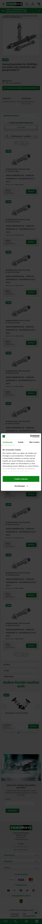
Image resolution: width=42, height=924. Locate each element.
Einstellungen (20, 486)
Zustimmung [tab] (7, 442)
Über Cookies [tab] (34, 442)
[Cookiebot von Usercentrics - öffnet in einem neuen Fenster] (30, 436)
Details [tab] (20, 442)
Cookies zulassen (21, 479)
